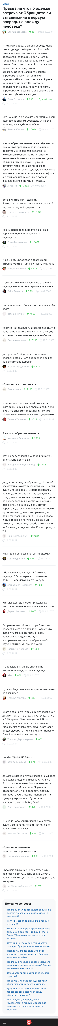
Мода (5, 3)
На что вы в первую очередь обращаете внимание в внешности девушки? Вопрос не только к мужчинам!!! (29, 965)
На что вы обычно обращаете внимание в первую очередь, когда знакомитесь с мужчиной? (29, 913)
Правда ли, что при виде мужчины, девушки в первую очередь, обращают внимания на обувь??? (28, 954)
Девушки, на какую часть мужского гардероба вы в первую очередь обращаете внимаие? (26, 991)
